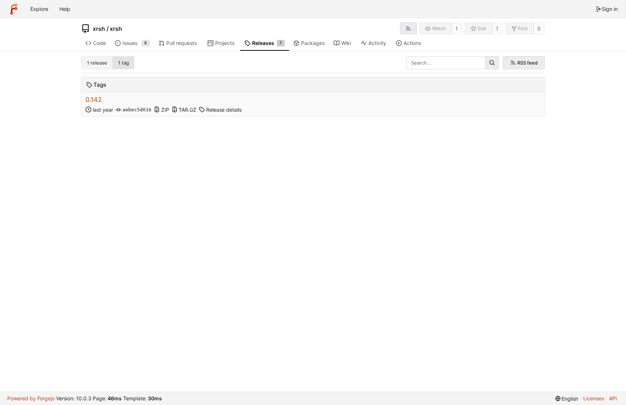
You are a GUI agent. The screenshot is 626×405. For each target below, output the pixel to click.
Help (64, 9)
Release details (224, 110)
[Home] (14, 9)
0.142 (93, 99)
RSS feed (527, 63)
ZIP (165, 110)
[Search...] (492, 62)
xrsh (99, 28)
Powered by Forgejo (31, 398)
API (613, 398)
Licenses (593, 398)
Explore (39, 9)
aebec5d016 (136, 109)
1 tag (123, 63)
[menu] (567, 399)
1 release (97, 63)
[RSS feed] (408, 28)
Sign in (610, 9)
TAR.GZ (187, 110)
